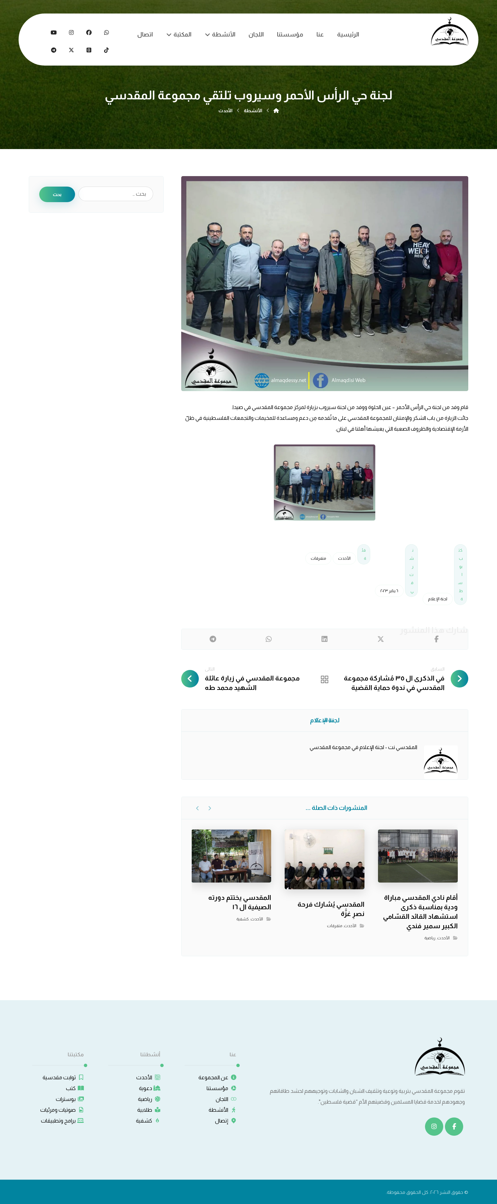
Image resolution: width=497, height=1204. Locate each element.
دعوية (145, 1088)
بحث (57, 194)
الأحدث (344, 558)
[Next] (198, 808)
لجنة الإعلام (437, 599)
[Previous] (209, 808)
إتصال (221, 1121)
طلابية (144, 1110)
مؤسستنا (217, 1088)
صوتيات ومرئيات (58, 1110)
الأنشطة (218, 1110)
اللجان (222, 1099)
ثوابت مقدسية (59, 1077)
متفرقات (318, 558)
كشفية (242, 919)
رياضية (429, 938)
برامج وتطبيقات (58, 1121)
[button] (106, 32)
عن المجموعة (213, 1077)
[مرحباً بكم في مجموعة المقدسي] (449, 31)
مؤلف (327, 720)
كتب (71, 1088)
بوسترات (66, 1099)
